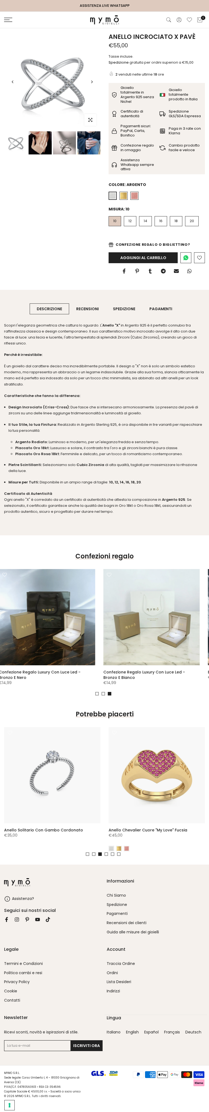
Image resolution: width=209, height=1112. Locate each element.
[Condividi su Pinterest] (137, 271)
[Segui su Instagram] (16, 919)
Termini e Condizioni (23, 963)
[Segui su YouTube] (37, 919)
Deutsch (193, 1032)
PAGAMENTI (160, 308)
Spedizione (119, 62)
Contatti (12, 1000)
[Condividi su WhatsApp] (189, 271)
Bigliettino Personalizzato (134, 672)
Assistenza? (23, 898)
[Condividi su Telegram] (163, 271)
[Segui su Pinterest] (27, 919)
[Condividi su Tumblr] (150, 271)
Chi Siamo (116, 895)
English (132, 1032)
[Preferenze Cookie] (9, 1105)
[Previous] (12, 81)
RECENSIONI (87, 308)
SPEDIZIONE (124, 308)
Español (151, 1032)
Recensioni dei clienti (126, 922)
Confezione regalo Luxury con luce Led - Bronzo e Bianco (45, 674)
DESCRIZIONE (49, 308)
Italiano (114, 1032)
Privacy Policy (17, 981)
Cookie (10, 991)
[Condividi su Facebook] (124, 271)
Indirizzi (113, 991)
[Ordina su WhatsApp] (185, 257)
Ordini (112, 973)
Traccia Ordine (121, 963)
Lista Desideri (119, 981)
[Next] (91, 81)
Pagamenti (117, 913)
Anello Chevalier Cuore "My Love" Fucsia (87, 830)
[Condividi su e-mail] (176, 271)
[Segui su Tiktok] (47, 919)
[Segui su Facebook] (6, 919)
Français (172, 1032)
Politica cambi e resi (23, 973)
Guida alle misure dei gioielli (133, 932)
